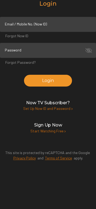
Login (48, 80)
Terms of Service (58, 158)
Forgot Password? (20, 62)
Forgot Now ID (16, 35)
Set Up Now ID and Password (47, 108)
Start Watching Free (47, 131)
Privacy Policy (24, 158)
